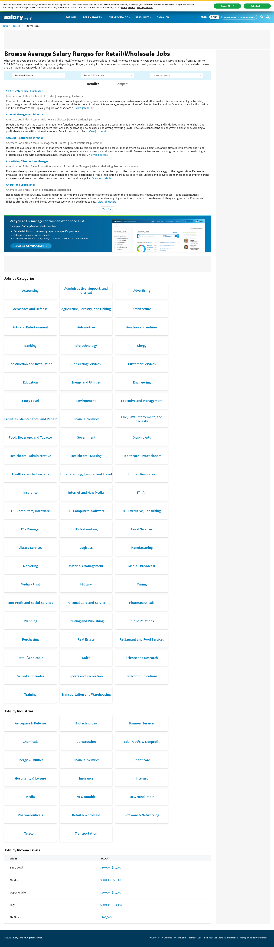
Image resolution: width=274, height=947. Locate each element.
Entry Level (30, 400)
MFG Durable (86, 796)
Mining (142, 584)
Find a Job (163, 17)
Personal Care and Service (86, 602)
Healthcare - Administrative (30, 455)
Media (30, 796)
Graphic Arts (142, 437)
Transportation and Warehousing (86, 694)
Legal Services (141, 529)
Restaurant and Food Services (142, 639)
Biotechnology (86, 345)
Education (30, 382)
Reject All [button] (255, 6)
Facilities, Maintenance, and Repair (30, 419)
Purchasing (30, 639)
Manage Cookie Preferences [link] (253, 937)
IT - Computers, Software (86, 511)
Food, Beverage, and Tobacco (30, 437)
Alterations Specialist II (20, 184)
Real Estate (86, 639)
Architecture (142, 309)
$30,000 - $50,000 (110, 880)
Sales (86, 657)
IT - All (141, 492)
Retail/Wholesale (30, 657)
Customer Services (142, 364)
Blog (204, 17)
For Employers (92, 17)
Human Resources (141, 474)
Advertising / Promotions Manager (27, 161)
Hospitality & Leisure (30, 778)
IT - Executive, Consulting (142, 511)
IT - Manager (30, 529)
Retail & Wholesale (86, 815)
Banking (30, 345)
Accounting (30, 290)
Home (5, 26)
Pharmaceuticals (141, 602)
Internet (142, 778)
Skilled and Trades (30, 676)
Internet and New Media (86, 492)
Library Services (30, 547)
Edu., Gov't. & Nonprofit (142, 741)
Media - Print (30, 584)
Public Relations (142, 621)
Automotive (86, 327)
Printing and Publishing (86, 621)
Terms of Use (195, 937)
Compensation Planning (239, 17)
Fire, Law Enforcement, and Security (141, 419)
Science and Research (142, 657)
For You (71, 17)
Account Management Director (24, 114)
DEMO (214, 17)
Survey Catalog (118, 17)
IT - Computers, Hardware (30, 511)
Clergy (142, 345)
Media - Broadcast (141, 566)
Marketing (30, 566)
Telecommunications (141, 676)
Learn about (19, 245)
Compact (122, 84)
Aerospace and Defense (30, 309)
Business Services (142, 723)
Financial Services (86, 419)
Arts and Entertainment (30, 327)
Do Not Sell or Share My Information (221, 937)
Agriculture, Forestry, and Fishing (86, 309)
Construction (86, 741)
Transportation (86, 833)
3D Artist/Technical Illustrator (24, 91)
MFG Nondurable (141, 796)
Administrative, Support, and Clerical (86, 290)
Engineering (142, 382)
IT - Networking (86, 529)
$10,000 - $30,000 (110, 867)
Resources (142, 17)
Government (86, 437)
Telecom (30, 833)
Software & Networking (141, 815)
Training (30, 694)
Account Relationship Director (24, 138)
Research (16, 26)
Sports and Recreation (86, 676)
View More (107, 208)
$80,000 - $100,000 (111, 905)
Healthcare (141, 760)
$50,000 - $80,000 (110, 892)
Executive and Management (142, 400)
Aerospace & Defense (30, 723)
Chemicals (30, 741)
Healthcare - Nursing (86, 455)
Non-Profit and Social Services (30, 602)
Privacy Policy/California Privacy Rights (168, 937)
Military (86, 584)
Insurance (30, 492)
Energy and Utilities (86, 382)
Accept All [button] (225, 6)
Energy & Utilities (30, 760)
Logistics (86, 547)
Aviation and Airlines (141, 327)
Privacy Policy (128, 7)
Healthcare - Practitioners (141, 455)
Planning (30, 621)
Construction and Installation (30, 364)
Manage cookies (145, 7)
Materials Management (86, 566)
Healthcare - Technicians (30, 474)
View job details (85, 108)
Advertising (141, 290)
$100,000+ (106, 917)
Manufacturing (142, 547)
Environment (86, 400)
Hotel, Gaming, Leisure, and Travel (86, 474)
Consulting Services (86, 364)
